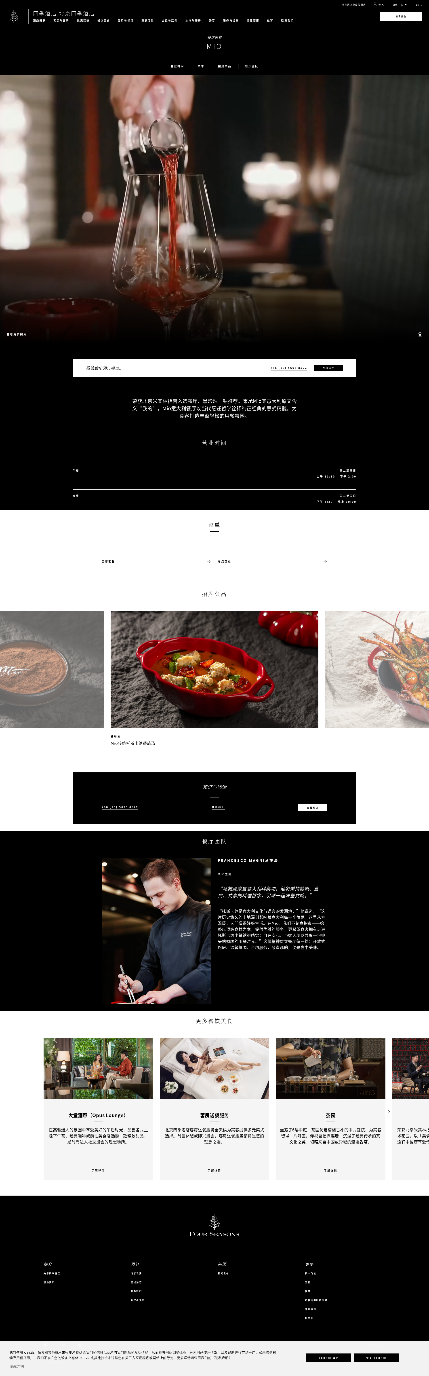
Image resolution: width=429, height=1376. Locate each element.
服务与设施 (231, 20)
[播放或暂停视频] (420, 334)
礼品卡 (309, 1318)
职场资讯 (49, 1282)
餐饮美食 (103, 20)
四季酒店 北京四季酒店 (64, 13)
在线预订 (328, 368)
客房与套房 (61, 20)
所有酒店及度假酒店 (354, 4)
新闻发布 (223, 1273)
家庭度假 (147, 20)
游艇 (308, 1282)
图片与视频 (126, 20)
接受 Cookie (376, 1358)
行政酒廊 (253, 20)
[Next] (388, 1109)
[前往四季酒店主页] (14, 16)
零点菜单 (224, 562)
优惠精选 (83, 20)
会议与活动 (170, 20)
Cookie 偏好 (329, 1358)
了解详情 (98, 1171)
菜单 (201, 66)
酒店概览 (39, 20)
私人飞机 (310, 1273)
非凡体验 (310, 1309)
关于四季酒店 (52, 1273)
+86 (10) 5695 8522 (289, 368)
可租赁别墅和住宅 (316, 1300)
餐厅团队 (252, 66)
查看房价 (401, 16)
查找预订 (136, 1282)
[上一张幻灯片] (107, 662)
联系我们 (287, 20)
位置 (270, 20)
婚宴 (212, 20)
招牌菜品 (224, 66)
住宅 (308, 1291)
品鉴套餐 (108, 562)
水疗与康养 (193, 20)
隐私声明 (17, 1367)
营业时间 (177, 66)
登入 (381, 4)
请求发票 (136, 1273)
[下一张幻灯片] (321, 662)
